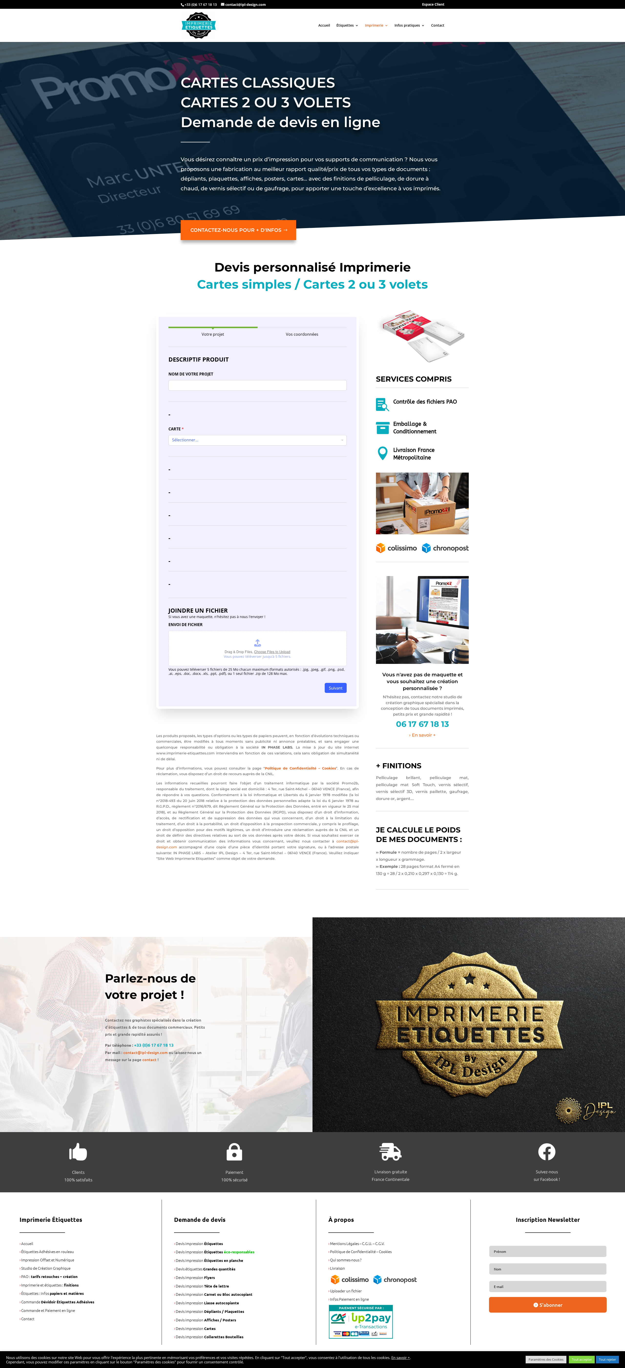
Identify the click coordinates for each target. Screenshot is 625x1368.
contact (149, 1059)
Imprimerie (374, 26)
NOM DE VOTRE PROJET (190, 374)
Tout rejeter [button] (607, 1359)
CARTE (176, 429)
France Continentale (390, 1179)
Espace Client (433, 5)
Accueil (324, 26)
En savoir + (400, 1357)
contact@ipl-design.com (145, 1052)
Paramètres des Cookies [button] (546, 1359)
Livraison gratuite (391, 1171)
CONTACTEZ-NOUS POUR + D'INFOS (235, 230)
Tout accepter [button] (582, 1359)
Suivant (336, 688)
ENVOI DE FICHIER (185, 624)
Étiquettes (345, 26)
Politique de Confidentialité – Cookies (300, 768)
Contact (437, 26)
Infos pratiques (407, 26)
